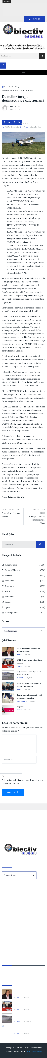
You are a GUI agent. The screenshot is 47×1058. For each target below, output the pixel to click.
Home (6, 87)
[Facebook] (3, 66)
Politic (8, 591)
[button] (23, 72)
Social (8, 602)
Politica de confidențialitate (12, 952)
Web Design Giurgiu (34, 1051)
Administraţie (15, 87)
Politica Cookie (8, 948)
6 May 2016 (27, 654)
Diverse (8, 575)
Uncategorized (11, 612)
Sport (7, 607)
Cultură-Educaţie (12, 570)
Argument (20, 707)
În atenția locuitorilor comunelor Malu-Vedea (37, 516)
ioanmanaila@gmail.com (12, 834)
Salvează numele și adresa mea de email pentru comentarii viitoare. (22, 782)
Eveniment (10, 586)
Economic (9, 580)
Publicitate (10, 596)
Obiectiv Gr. (14, 106)
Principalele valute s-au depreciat (11, 513)
